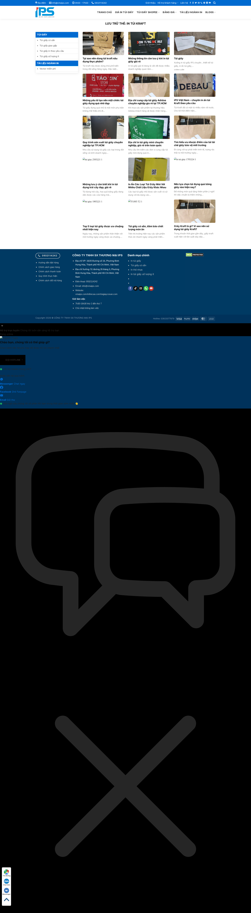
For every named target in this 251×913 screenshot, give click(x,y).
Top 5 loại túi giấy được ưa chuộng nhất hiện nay (103, 228)
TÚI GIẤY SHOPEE (147, 12)
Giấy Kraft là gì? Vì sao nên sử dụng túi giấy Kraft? (191, 228)
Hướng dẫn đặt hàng (48, 262)
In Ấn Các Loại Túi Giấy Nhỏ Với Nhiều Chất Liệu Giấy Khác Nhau (147, 186)
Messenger (6, 894)
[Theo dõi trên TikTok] (135, 288)
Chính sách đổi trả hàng (50, 280)
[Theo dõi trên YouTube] (210, 3)
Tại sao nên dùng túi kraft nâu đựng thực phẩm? (100, 60)
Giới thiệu (151, 2)
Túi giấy (178, 58)
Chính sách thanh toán (49, 271)
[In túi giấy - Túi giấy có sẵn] (51, 12)
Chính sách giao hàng (49, 267)
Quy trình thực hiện (47, 276)
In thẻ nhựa (136, 269)
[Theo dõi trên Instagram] (193, 3)
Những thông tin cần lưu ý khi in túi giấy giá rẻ (148, 60)
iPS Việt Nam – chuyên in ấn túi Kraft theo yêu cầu (192, 102)
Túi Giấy (42, 34)
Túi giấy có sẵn (47, 40)
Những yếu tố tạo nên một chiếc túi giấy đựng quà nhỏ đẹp (103, 102)
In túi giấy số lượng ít (142, 274)
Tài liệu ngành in (191, 12)
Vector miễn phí (48, 68)
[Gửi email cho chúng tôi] (199, 3)
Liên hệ (184, 2)
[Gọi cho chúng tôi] (201, 3)
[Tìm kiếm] (214, 3)
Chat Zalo (6, 885)
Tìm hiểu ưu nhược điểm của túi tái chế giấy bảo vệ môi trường (194, 144)
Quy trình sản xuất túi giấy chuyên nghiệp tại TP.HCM (103, 144)
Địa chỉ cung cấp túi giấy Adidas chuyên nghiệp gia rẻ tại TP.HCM (147, 102)
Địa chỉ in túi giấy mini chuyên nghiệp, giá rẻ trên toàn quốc (145, 144)
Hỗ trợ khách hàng (167, 2)
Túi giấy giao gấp (48, 45)
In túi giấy (136, 260)
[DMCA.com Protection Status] (195, 254)
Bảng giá (169, 12)
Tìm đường (6, 876)
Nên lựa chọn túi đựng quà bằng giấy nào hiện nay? (192, 186)
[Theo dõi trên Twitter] (196, 3)
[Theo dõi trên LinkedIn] (207, 3)
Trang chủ (104, 12)
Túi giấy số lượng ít (49, 56)
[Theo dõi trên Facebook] (190, 3)
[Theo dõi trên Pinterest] (204, 3)
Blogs (209, 12)
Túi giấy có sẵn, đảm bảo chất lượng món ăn (145, 228)
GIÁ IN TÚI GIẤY (124, 12)
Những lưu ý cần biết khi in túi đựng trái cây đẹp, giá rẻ (100, 186)
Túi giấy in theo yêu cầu (52, 51)
